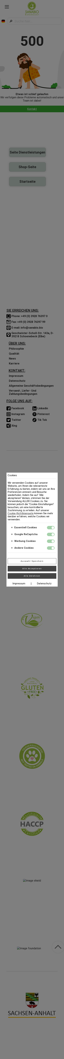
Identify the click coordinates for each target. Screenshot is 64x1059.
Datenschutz (44, 583)
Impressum (18, 583)
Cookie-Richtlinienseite (21, 513)
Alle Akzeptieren (32, 569)
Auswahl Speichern (32, 561)
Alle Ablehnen (32, 576)
